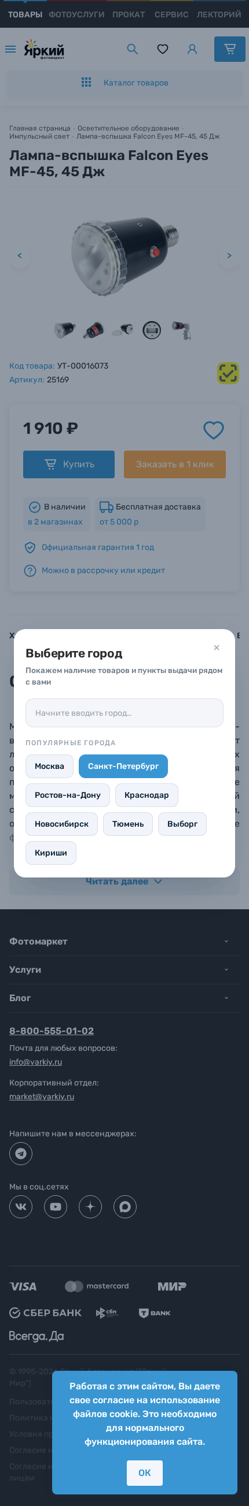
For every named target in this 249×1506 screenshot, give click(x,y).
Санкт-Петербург (123, 766)
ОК (144, 1472)
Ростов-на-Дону (68, 795)
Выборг (182, 824)
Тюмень (128, 824)
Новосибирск (62, 824)
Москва (49, 766)
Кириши (51, 853)
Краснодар (146, 795)
